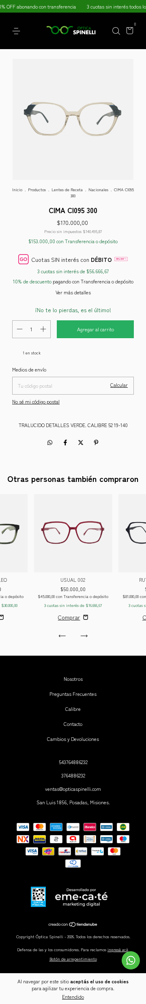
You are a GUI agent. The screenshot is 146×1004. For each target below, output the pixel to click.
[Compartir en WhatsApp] (50, 442)
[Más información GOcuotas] (121, 259)
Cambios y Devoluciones (73, 738)
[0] (128, 31)
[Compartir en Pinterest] (96, 442)
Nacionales (98, 189)
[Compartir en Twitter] (81, 442)
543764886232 (73, 761)
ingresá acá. (118, 949)
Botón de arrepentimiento (73, 959)
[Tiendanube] (73, 924)
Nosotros (73, 678)
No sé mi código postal (36, 401)
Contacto (73, 723)
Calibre (73, 708)
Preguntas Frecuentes (73, 693)
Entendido (73, 996)
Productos (37, 189)
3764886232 (73, 775)
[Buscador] (116, 31)
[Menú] (17, 31)
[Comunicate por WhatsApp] (131, 960)
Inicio (17, 189)
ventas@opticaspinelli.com (73, 788)
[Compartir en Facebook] (66, 442)
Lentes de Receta (67, 189)
